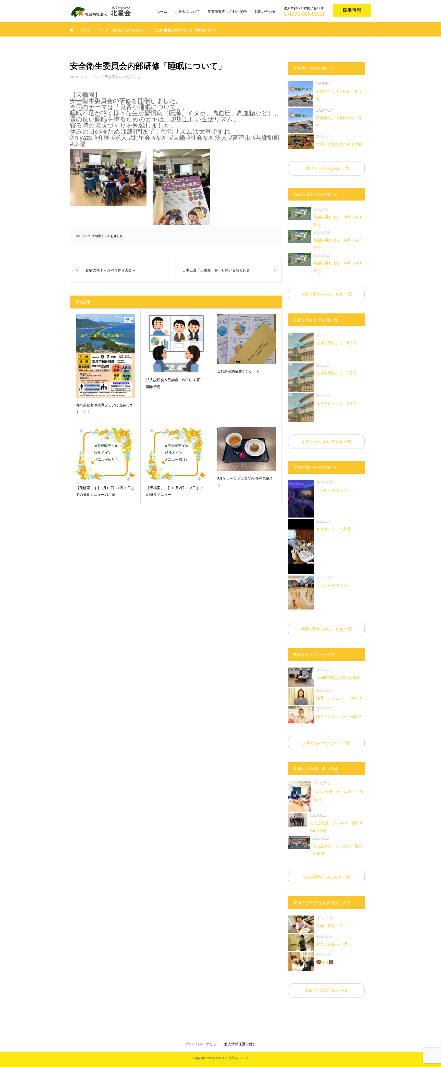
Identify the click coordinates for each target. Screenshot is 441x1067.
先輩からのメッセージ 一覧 (326, 743)
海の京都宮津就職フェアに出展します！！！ (104, 408)
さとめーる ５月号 (332, 582)
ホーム (161, 11)
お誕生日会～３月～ (333, 922)
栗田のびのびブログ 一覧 (326, 990)
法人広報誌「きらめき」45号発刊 (338, 791)
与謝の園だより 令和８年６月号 (338, 263)
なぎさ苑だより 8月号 (336, 339)
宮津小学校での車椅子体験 (339, 140)
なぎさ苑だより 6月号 (336, 399)
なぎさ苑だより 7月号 (336, 369)
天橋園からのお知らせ (122, 77)
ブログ (97, 77)
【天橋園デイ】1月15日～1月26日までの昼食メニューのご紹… (105, 491)
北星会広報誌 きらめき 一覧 (326, 877)
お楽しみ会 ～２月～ (334, 940)
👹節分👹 (325, 958)
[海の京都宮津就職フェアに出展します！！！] (105, 356)
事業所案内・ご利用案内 (227, 11)
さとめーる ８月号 (332, 486)
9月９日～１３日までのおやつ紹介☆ (245, 481)
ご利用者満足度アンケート (238, 371)
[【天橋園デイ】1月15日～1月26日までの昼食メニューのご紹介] (105, 454)
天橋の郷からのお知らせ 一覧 (326, 629)
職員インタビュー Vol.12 (338, 713)
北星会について (187, 11)
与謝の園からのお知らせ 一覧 (326, 294)
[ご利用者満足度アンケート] (246, 339)
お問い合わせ (265, 11)
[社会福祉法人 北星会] (103, 11)
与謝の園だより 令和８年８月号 (338, 217)
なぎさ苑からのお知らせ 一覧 (326, 441)
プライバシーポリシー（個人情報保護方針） (220, 1044)
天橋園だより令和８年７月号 (339, 118)
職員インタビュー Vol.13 (338, 694)
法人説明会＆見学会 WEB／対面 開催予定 (175, 383)
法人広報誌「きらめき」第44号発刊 (337, 846)
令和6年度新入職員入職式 (338, 674)
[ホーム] (72, 29)
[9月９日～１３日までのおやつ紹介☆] (246, 449)
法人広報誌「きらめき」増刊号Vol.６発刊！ (336, 823)
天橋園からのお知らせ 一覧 (326, 168)
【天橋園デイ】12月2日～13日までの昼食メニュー (174, 491)
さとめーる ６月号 (333, 525)
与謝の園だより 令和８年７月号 (338, 240)
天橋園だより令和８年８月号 (339, 91)
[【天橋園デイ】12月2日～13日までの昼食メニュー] (175, 454)
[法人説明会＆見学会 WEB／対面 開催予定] (175, 343)
